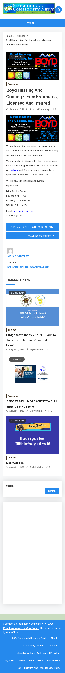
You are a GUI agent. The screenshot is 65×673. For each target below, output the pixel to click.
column (12, 329)
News (22, 660)
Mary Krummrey (40, 109)
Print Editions (53, 660)
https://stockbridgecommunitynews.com (28, 266)
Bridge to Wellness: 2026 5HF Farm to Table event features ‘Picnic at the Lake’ (31, 340)
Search (10, 485)
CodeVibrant (13, 632)
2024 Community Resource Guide (29, 638)
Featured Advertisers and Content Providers (37, 653)
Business (13, 84)
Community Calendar (34, 645)
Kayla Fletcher (37, 349)
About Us (55, 638)
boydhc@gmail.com (23, 211)
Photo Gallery (36, 660)
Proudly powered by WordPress (21, 628)
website (14, 170)
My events (10, 660)
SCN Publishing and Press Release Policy (39, 668)
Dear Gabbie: (15, 462)
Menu (31, 22)
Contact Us (54, 645)
